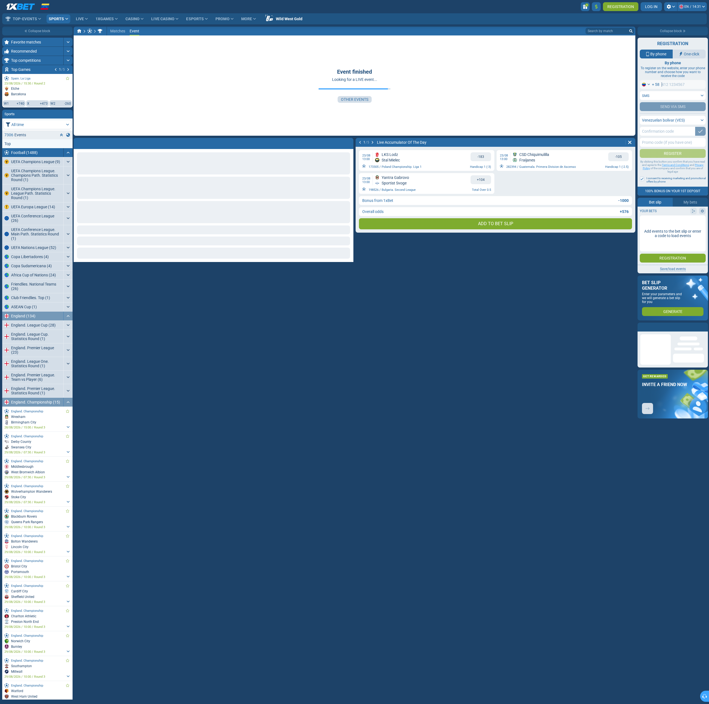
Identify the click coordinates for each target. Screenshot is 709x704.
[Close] (703, 327)
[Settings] (670, 6)
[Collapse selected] (61, 135)
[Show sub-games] (68, 427)
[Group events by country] (68, 135)
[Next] (68, 69)
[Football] (89, 31)
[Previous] (55, 69)
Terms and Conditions (675, 164)
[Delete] (348, 142)
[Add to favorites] (67, 78)
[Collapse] (68, 152)
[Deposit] (596, 6)
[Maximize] (68, 42)
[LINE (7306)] (79, 31)
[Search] (631, 31)
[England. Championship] (100, 31)
